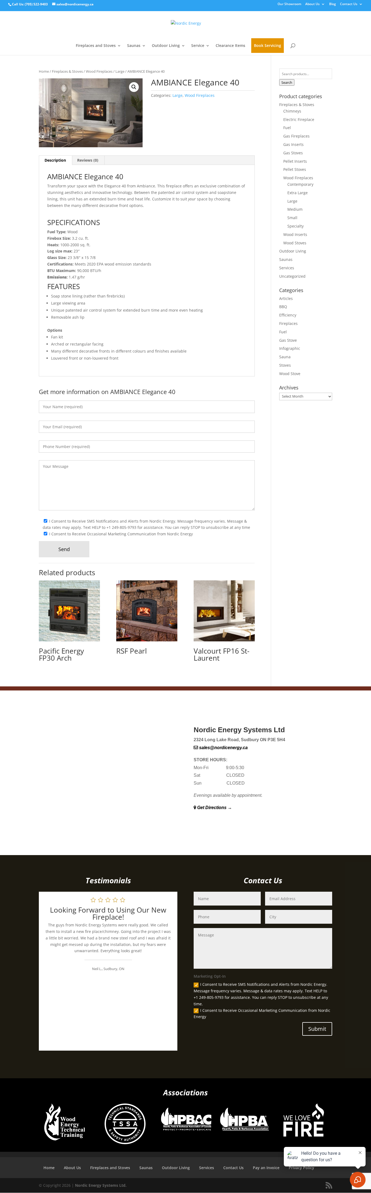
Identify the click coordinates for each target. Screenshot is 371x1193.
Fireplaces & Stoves (67, 71)
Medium (295, 209)
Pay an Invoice (266, 1167)
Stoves (285, 365)
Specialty (295, 226)
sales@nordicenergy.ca (223, 747)
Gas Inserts (293, 144)
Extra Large (297, 192)
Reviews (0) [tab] (87, 160)
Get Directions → (214, 807)
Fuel (287, 127)
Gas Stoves (293, 152)
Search (286, 82)
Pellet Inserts (295, 161)
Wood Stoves (294, 242)
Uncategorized (292, 276)
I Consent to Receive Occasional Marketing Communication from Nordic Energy (262, 1013)
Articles (286, 298)
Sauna (285, 356)
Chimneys (292, 111)
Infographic (289, 348)
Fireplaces (288, 323)
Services (286, 267)
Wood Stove (289, 373)
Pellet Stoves (294, 169)
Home (44, 71)
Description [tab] (55, 160)
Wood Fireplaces (99, 71)
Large (119, 71)
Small (292, 217)
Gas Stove (288, 340)
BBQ (283, 306)
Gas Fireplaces (296, 136)
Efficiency (287, 315)
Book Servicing (267, 45)
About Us (312, 4)
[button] (134, 87)
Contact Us (348, 4)
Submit (317, 1028)
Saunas (133, 46)
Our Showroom (289, 4)
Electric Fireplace (298, 119)
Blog (332, 4)
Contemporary (300, 184)
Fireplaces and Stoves (96, 46)
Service (197, 46)
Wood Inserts (295, 234)
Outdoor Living (166, 46)
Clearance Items (230, 46)
